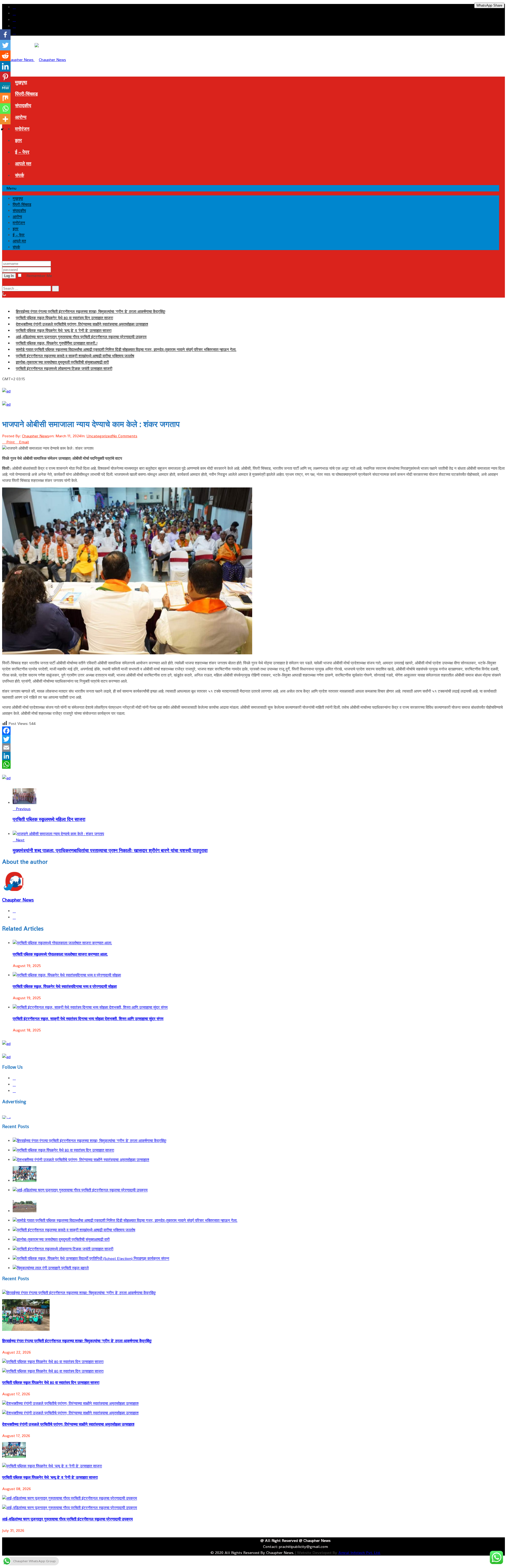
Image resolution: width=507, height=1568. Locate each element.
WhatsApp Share (489, 5)
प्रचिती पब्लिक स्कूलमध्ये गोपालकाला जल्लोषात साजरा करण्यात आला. (60, 954)
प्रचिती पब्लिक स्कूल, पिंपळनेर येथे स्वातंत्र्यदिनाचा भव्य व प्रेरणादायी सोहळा (65, 986)
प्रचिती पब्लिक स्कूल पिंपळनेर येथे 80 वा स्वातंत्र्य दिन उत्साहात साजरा (64, 317)
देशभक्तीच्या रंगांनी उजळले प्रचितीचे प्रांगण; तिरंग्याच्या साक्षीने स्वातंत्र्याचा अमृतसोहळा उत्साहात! (82, 324)
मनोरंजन (22, 129)
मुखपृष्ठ (21, 82)
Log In (9, 276)
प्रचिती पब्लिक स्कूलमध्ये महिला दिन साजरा (49, 819)
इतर (18, 140)
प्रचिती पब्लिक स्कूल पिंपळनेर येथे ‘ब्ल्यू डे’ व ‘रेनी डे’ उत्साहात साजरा (63, 330)
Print (10, 441)
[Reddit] (5, 55)
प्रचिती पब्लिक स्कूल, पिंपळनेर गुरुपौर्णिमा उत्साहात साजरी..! (56, 343)
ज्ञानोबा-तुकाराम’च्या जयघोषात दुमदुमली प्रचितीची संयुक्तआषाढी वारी (62, 362)
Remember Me (39, 275)
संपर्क (19, 175)
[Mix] (5, 98)
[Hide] (2, 129)
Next (20, 839)
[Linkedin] (5, 66)
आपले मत (23, 164)
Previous (23, 808)
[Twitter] (253, 739)
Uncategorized (99, 435)
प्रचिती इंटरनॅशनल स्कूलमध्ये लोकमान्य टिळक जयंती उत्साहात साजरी (64, 368)
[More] (5, 119)
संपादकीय (23, 105)
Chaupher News (35, 435)
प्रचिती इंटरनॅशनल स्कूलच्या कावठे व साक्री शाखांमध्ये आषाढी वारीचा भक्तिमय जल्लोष (75, 355)
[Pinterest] (5, 77)
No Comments (124, 435)
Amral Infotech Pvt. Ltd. (359, 1552)
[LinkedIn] (253, 756)
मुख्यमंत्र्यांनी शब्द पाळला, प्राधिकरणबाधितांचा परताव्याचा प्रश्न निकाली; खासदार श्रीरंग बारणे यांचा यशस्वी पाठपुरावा (110, 850)
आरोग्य (20, 117)
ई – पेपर (22, 152)
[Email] (253, 747)
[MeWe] (5, 87)
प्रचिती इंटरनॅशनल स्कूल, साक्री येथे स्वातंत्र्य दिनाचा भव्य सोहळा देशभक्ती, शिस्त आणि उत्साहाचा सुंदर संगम (88, 1018)
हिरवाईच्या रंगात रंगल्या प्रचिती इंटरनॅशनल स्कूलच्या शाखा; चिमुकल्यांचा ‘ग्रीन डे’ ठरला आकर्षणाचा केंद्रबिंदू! (90, 311)
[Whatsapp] (5, 108)
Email (24, 441)
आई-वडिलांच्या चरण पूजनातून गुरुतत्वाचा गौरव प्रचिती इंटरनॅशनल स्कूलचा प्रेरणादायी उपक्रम (81, 336)
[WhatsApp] (253, 764)
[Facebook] (253, 730)
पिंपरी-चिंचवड (26, 94)
